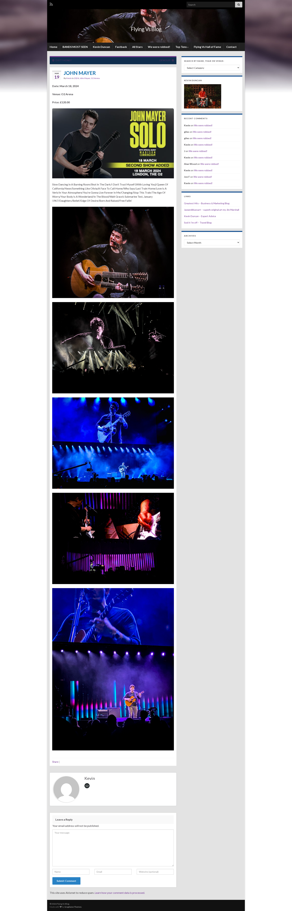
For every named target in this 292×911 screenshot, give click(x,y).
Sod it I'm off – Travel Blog (198, 222)
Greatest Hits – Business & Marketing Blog (206, 203)
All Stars (137, 46)
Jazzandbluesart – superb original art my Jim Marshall (211, 209)
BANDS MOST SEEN (75, 46)
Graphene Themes (73, 907)
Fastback (121, 46)
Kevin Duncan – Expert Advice (200, 216)
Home (53, 46)
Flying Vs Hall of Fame (207, 46)
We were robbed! (159, 46)
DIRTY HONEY (64, 60)
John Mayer (85, 78)
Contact (231, 46)
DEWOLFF (165, 60)
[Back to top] (284, 903)
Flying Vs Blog (146, 29)
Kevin (69, 78)
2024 (76, 78)
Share (55, 761)
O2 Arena (95, 78)
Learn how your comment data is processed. (120, 892)
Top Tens (181, 46)
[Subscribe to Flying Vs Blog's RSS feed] (51, 3)
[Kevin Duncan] (202, 96)
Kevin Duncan (101, 46)
